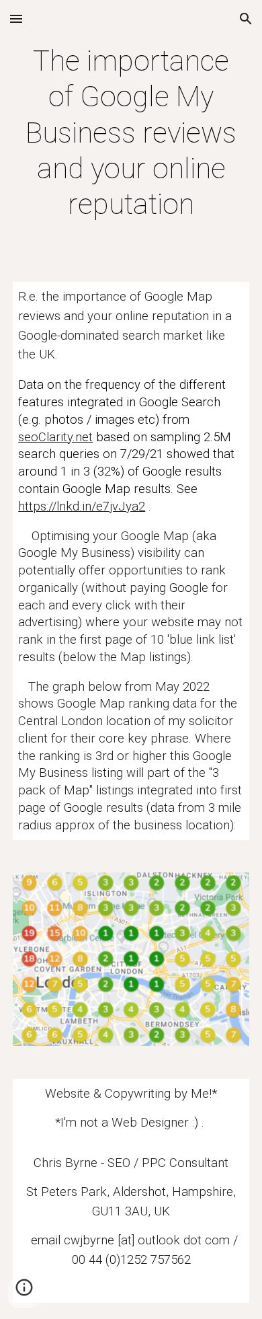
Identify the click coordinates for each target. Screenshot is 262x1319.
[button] (16, 18)
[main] (131, 133)
